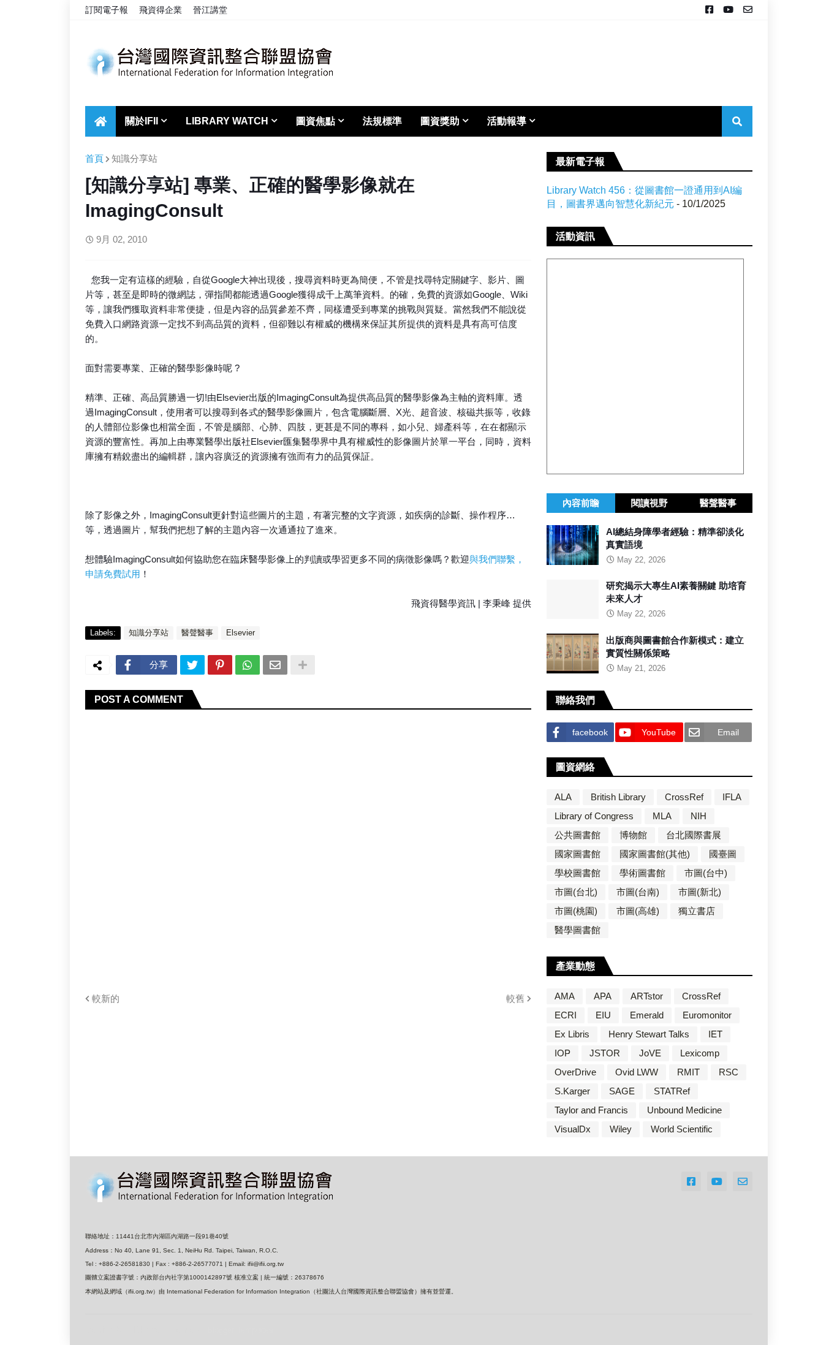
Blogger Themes (167, 1329)
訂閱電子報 (106, 10)
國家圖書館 (577, 854)
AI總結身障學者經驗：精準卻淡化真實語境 (675, 538)
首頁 (94, 158)
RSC (728, 1072)
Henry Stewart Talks (648, 1034)
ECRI (566, 1015)
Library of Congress (594, 816)
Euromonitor (707, 1015)
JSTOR (604, 1053)
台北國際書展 (693, 835)
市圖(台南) (637, 892)
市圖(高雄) (637, 911)
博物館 (633, 835)
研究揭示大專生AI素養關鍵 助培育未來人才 (676, 592)
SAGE (622, 1091)
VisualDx (573, 1129)
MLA (662, 816)
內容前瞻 (580, 503)
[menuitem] (100, 121)
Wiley (621, 1129)
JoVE (650, 1053)
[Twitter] (192, 665)
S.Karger (572, 1091)
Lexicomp (699, 1053)
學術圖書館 (642, 873)
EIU (603, 1015)
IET (715, 1034)
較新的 (105, 998)
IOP (562, 1053)
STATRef (672, 1091)
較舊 (515, 998)
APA (603, 996)
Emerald (647, 1015)
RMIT (688, 1072)
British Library (618, 797)
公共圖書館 (577, 835)
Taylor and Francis (591, 1110)
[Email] (275, 665)
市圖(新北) (699, 892)
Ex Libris (572, 1034)
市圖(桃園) (576, 911)
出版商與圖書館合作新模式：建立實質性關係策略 (675, 646)
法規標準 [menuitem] (382, 121)
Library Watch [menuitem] (227, 121)
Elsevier (240, 632)
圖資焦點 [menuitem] (315, 121)
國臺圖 (723, 854)
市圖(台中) (705, 873)
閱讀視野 (649, 503)
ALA (563, 797)
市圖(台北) (576, 892)
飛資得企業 (160, 10)
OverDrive (575, 1072)
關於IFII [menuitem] (141, 121)
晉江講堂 (210, 10)
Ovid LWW (636, 1072)
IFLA (731, 797)
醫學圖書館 (577, 930)
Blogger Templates (240, 1330)
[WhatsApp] (247, 665)
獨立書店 (696, 911)
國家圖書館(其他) (654, 854)
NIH (698, 816)
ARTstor (647, 996)
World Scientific (682, 1129)
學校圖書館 (577, 873)
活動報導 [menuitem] (506, 121)
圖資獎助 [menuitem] (440, 121)
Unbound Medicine (684, 1110)
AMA (565, 996)
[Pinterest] (220, 665)
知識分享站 (134, 158)
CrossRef (684, 797)
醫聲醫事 (197, 632)
